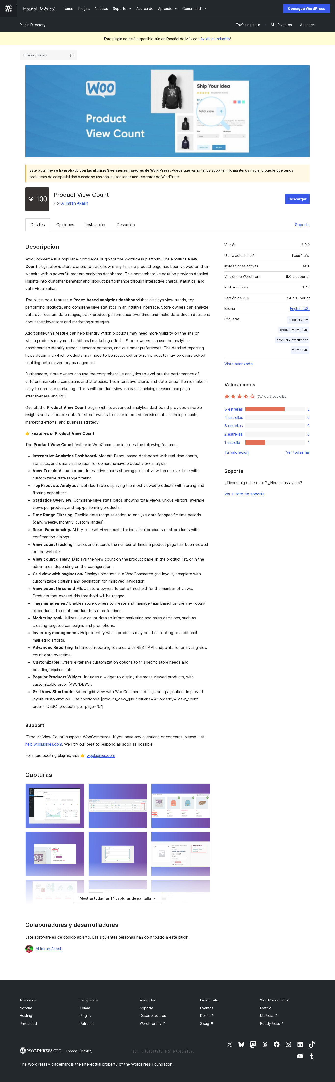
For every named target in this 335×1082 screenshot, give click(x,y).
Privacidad (28, 1023)
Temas (85, 1008)
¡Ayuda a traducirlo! (215, 39)
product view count (294, 330)
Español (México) (79, 1051)
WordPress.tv (153, 1023)
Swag (206, 1023)
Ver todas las (298, 452)
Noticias (26, 1008)
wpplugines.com (101, 755)
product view (298, 320)
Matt (266, 1008)
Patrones (87, 1023)
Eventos (206, 1008)
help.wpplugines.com (43, 744)
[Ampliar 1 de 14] (77, 790)
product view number (292, 340)
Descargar (297, 199)
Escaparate (89, 1000)
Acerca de (28, 1000)
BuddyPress (272, 1023)
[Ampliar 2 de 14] (140, 790)
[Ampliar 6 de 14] (203, 838)
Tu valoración (236, 452)
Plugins (85, 1016)
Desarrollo (126, 224)
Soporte (302, 224)
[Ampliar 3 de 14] (203, 790)
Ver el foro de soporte (244, 494)
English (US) (300, 308)
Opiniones (65, 224)
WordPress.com (275, 1000)
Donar (207, 1016)
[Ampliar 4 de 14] (77, 838)
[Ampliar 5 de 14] (140, 838)
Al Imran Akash (74, 203)
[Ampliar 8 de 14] (140, 886)
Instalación (95, 224)
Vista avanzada (238, 363)
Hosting (26, 1016)
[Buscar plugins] (72, 55)
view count (300, 350)
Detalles (37, 224)
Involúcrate (209, 1000)
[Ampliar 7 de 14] (77, 886)
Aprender (147, 1000)
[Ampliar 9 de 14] (203, 886)
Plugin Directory (33, 25)
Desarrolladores (153, 1016)
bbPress (269, 1016)
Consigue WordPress (306, 8)
